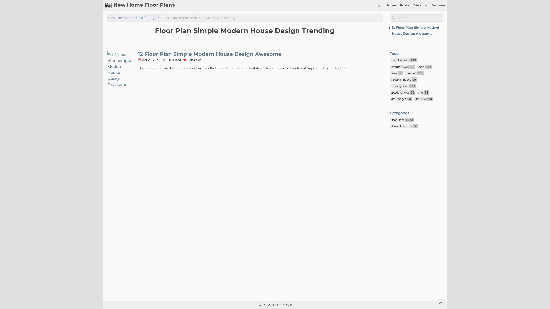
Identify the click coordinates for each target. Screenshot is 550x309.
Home (390, 5)
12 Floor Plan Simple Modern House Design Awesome (209, 54)
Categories (399, 113)
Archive (438, 5)
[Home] (108, 5)
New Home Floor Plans (125, 18)
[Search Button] (378, 5)
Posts (405, 5)
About (418, 5)
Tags (152, 18)
